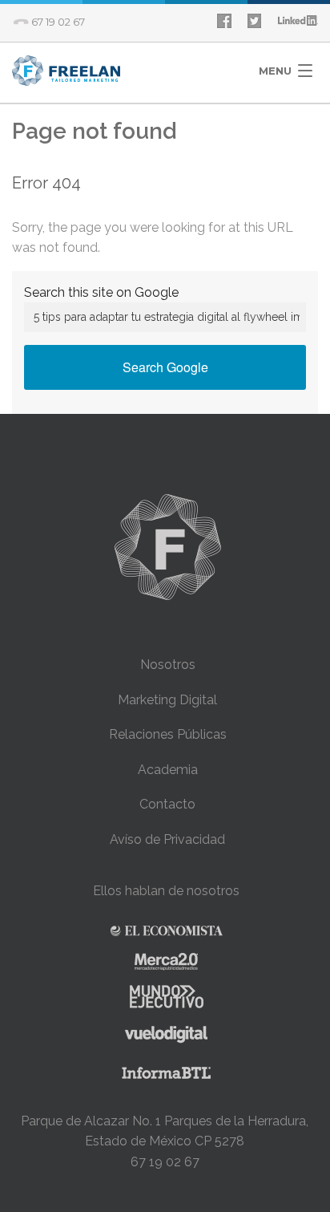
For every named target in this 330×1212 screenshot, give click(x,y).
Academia (168, 769)
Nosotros (167, 664)
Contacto (167, 804)
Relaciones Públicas (168, 734)
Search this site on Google (101, 292)
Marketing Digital (167, 699)
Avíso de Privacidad (167, 839)
